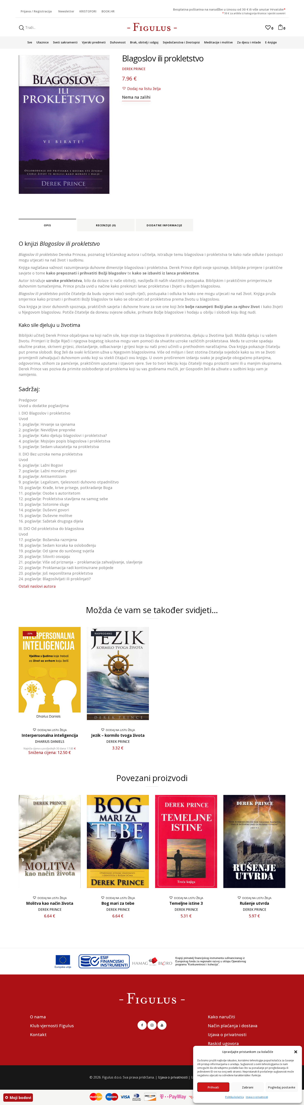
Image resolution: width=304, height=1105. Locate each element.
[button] (296, 1052)
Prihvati (213, 1087)
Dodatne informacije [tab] (164, 225)
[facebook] (142, 1025)
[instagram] (152, 1025)
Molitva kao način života (49, 903)
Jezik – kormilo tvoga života (118, 735)
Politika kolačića (234, 1097)
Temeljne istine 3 (186, 903)
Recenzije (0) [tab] (106, 225)
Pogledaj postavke (281, 1087)
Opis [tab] (47, 225)
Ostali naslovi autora (37, 586)
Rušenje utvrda (254, 903)
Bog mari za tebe (117, 903)
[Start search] (21, 28)
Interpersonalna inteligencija (50, 735)
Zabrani (247, 1087)
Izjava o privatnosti (257, 1097)
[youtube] (161, 1025)
